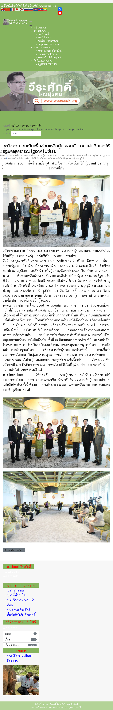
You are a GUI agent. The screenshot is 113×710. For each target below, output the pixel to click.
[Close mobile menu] (30, 25)
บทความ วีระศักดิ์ (18, 610)
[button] (58, 162)
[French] (12, 9)
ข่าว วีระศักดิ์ (15, 590)
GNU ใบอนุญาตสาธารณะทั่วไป (71, 707)
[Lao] (40, 9)
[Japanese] (17, 9)
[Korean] (21, 9)
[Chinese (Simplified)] (7, 9)
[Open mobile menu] (30, 21)
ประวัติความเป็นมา (20, 655)
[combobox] (26, 133)
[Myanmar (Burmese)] (45, 9)
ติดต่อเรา (13, 660)
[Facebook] (85, 9)
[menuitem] (40, 27)
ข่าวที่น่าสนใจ (16, 595)
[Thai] (31, 9)
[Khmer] (35, 9)
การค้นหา (7, 133)
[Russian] (26, 9)
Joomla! (34, 707)
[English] (3, 9)
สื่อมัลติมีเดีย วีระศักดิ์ (21, 615)
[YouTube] (85, 13)
